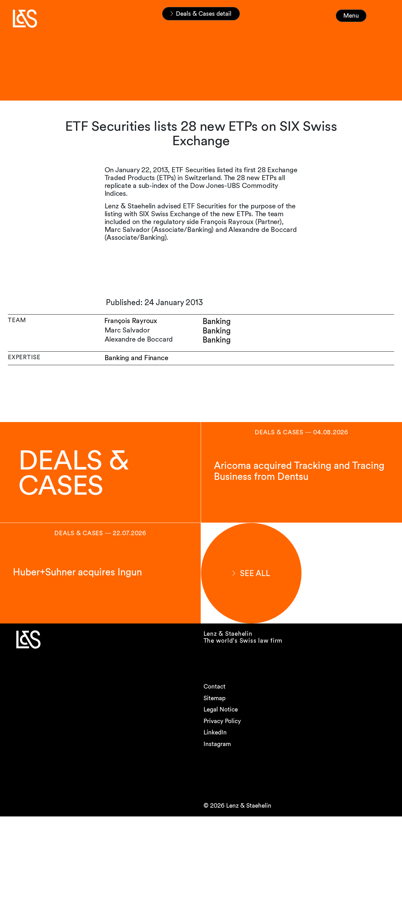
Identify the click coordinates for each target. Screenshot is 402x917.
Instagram (217, 744)
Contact (214, 686)
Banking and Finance (136, 358)
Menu (351, 15)
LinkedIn (215, 732)
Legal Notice (221, 709)
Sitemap (214, 698)
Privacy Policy (222, 721)
